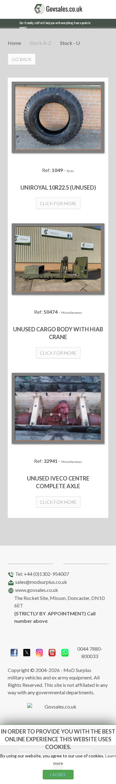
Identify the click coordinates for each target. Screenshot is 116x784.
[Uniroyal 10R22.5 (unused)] (58, 117)
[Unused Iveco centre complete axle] (58, 408)
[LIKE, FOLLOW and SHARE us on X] (27, 652)
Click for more (58, 203)
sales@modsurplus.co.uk (41, 582)
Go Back (22, 59)
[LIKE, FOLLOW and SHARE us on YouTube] (52, 652)
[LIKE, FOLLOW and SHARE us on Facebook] (14, 652)
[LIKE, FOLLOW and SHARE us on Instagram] (39, 652)
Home (14, 43)
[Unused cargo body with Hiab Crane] (58, 259)
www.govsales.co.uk (36, 590)
